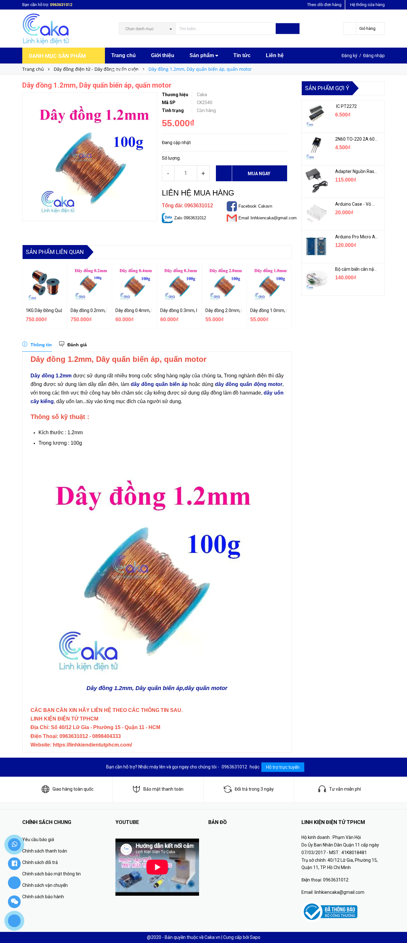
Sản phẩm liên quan (55, 252)
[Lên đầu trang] (396, 924)
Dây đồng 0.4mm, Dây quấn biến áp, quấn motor (133, 310)
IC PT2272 (346, 106)
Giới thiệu (162, 55)
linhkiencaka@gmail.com (274, 218)
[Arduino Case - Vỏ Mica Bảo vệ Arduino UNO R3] (316, 213)
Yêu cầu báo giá (38, 839)
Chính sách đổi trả (40, 862)
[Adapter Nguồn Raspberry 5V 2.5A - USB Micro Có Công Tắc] (316, 180)
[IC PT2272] (316, 115)
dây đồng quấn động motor (248, 384)
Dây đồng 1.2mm (51, 375)
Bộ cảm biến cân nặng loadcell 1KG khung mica (356, 269)
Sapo (255, 937)
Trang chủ (123, 55)
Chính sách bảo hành (43, 896)
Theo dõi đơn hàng (324, 4)
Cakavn (265, 206)
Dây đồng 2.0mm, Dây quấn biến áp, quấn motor (223, 310)
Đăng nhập (374, 55)
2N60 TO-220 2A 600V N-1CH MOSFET (356, 139)
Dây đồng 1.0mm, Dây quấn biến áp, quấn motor (268, 310)
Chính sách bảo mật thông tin (51, 873)
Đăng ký (349, 55)
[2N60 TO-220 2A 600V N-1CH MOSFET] (316, 148)
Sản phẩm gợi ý (327, 88)
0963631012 (61, 4)
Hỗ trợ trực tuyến (283, 767)
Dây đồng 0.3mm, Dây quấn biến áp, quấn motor (178, 310)
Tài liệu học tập (129, 71)
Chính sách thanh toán (44, 850)
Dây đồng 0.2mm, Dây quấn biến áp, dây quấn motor (89, 310)
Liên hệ (275, 55)
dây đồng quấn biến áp (159, 384)
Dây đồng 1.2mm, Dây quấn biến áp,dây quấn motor (156, 688)
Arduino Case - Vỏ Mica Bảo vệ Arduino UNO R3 (356, 204)
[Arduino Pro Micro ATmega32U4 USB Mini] (316, 246)
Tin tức (242, 55)
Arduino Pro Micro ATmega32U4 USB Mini (356, 236)
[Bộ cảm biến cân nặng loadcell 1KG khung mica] (316, 278)
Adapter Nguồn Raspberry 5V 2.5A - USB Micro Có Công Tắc (356, 171)
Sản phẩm (202, 55)
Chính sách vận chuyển (45, 885)
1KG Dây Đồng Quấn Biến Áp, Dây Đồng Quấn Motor (44, 310)
